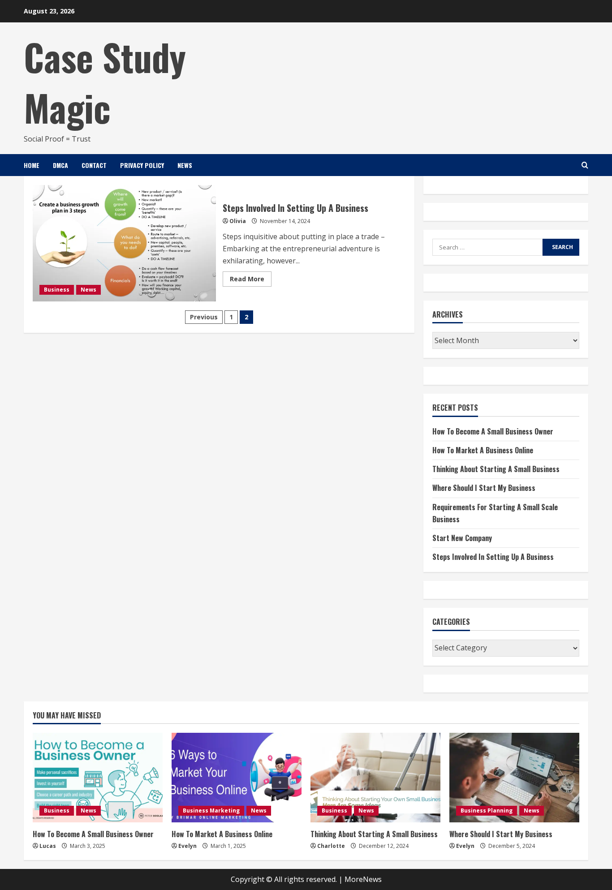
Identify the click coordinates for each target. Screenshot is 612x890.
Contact (94, 165)
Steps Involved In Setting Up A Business (124, 243)
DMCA (60, 165)
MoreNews (363, 879)
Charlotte (331, 846)
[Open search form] (585, 165)
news (184, 165)
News (88, 289)
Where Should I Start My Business (483, 487)
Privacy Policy (142, 165)
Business (56, 289)
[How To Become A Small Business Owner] (98, 777)
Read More (251, 280)
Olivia (237, 221)
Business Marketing (211, 810)
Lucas (47, 846)
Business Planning (487, 810)
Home (31, 165)
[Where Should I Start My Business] (514, 777)
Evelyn (187, 846)
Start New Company (462, 538)
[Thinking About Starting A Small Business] (375, 777)
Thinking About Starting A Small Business (496, 469)
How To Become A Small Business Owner (492, 431)
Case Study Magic (105, 82)
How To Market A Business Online (482, 450)
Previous (204, 317)
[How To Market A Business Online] (237, 777)
